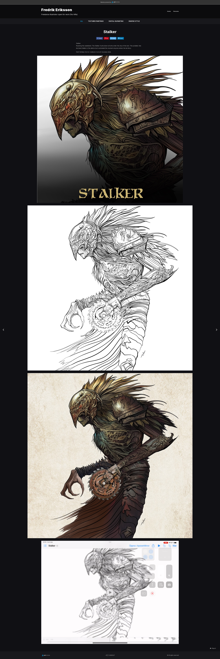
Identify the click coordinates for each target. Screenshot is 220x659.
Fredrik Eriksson (56, 10)
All (81, 21)
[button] (213, 648)
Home (169, 11)
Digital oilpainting (116, 21)
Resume (176, 11)
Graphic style (134, 21)
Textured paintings (96, 21)
